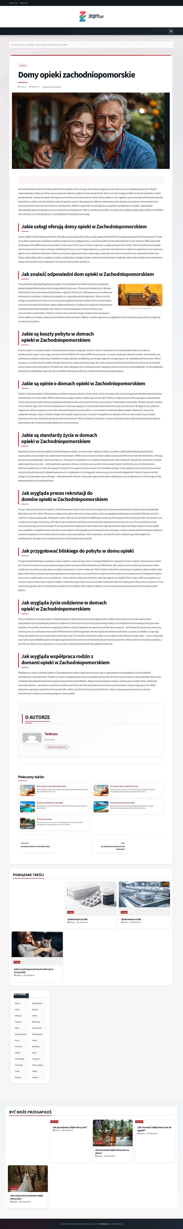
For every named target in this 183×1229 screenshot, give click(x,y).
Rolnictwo (36, 1047)
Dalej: (113, 846)
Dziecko (35, 1009)
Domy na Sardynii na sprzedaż (50, 802)
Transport (36, 1059)
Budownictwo (37, 1003)
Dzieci (17, 1009)
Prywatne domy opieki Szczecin (124, 786)
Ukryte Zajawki (37, 1065)
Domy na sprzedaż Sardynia (122, 802)
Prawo (34, 1040)
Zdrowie (35, 1077)
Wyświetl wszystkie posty (56, 747)
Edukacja (18, 1016)
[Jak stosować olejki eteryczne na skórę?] (113, 1133)
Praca (17, 1040)
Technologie (19, 1059)
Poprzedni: (35, 845)
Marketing (36, 1022)
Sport (34, 1053)
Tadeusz (23, 87)
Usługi (23, 65)
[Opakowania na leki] (90, 899)
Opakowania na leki (77, 919)
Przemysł (18, 1047)
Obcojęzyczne (37, 1034)
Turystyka (19, 1065)
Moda (17, 1028)
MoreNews (103, 1224)
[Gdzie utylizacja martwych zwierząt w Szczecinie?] (37, 948)
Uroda (17, 1071)
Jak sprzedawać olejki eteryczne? (70, 1127)
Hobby (34, 1016)
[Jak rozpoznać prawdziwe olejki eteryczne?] (28, 1178)
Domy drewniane (44, 819)
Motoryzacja (36, 1028)
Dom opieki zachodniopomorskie (51, 786)
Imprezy (18, 1022)
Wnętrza (18, 1077)
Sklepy (17, 1053)
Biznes (17, 1003)
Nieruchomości (20, 1034)
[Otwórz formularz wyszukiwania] (171, 31)
